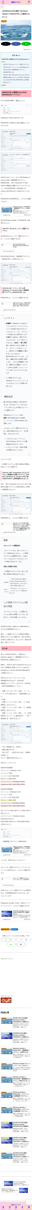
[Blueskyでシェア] (12, 672)
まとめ (4, 85)
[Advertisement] (16, 976)
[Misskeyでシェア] (16, 672)
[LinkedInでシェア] (18, 676)
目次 (13, 55)
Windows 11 (6, 929)
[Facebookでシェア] (16, 44)
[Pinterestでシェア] (14, 676)
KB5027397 (14, 418)
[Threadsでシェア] (24, 672)
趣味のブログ (16, 2)
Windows (15, 929)
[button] (21, 945)
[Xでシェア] (6, 44)
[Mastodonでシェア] (8, 672)
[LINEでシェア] (26, 44)
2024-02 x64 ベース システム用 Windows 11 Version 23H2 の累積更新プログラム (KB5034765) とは (16, 69)
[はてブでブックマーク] (26, 940)
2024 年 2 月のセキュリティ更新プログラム (16, 64)
